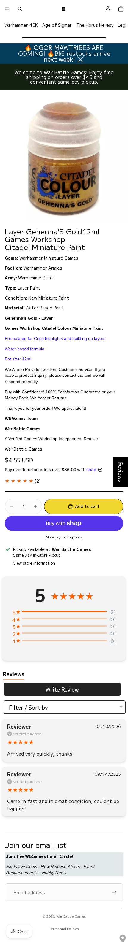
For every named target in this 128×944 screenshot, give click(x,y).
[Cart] (120, 8)
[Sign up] (114, 892)
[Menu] (7, 9)
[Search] (19, 8)
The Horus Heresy (94, 25)
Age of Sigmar (57, 25)
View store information (34, 563)
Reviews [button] (121, 472)
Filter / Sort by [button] (28, 707)
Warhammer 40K (21, 25)
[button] (23, 481)
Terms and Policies (64, 928)
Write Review (62, 689)
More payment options (64, 537)
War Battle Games (71, 915)
